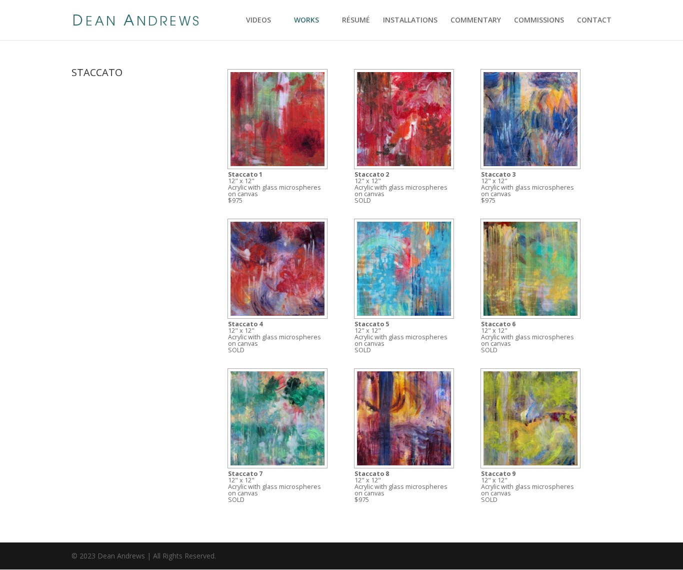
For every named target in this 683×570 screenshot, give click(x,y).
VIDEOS (258, 21)
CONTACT (594, 21)
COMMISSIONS (539, 21)
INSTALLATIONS (410, 21)
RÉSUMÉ (356, 21)
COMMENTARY (475, 21)
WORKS (306, 21)
